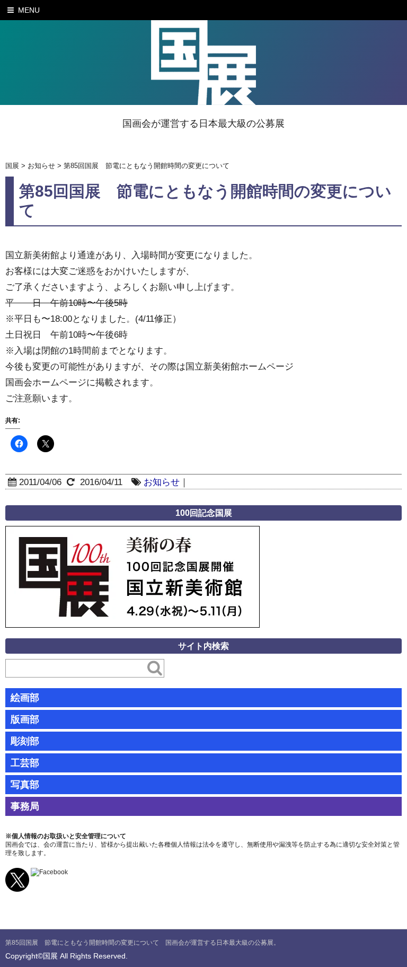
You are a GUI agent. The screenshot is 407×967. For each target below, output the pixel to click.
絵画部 (25, 697)
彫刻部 (25, 741)
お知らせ (162, 482)
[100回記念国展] (132, 534)
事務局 (25, 806)
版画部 (25, 719)
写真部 (25, 784)
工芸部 (25, 763)
